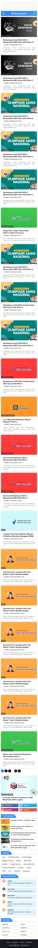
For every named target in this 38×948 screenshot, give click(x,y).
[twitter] (28, 805)
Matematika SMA (29, 864)
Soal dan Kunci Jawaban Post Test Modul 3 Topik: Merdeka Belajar (17, 646)
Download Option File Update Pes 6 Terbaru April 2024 (22, 827)
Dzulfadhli (5, 924)
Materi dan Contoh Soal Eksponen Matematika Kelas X (17, 755)
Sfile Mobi (24, 935)
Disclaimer (29, 942)
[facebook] (10, 805)
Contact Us (15, 942)
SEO (9, 871)
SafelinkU (23, 931)
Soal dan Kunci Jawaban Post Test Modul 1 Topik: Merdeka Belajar (17, 719)
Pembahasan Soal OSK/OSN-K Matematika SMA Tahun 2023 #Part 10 (18, 41)
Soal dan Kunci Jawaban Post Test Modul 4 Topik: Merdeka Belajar (17, 609)
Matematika (27, 860)
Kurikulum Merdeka (8, 867)
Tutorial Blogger (27, 857)
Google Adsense (15, 864)
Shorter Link (5, 931)
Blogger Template (7, 860)
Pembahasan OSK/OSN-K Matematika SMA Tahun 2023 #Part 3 (18, 306)
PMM (3, 871)
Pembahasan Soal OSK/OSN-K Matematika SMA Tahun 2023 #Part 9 (18, 79)
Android (4, 864)
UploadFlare (5, 928)
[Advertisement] (19, 5)
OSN (3, 857)
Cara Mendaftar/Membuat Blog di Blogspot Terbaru (17, 421)
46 (15, 771)
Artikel (29, 867)
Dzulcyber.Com (24, 945)
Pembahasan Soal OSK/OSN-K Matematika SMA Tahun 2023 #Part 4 (18, 268)
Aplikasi (18, 860)
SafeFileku (24, 928)
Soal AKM (17, 871)
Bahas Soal (26, 871)
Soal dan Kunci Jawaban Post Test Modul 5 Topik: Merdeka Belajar (17, 573)
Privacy (22, 942)
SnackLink (5, 935)
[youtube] (28, 809)
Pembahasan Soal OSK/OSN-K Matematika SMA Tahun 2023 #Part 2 (18, 344)
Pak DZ (7, 44)
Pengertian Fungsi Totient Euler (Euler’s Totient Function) (16, 232)
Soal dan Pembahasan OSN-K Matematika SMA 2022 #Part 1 (15, 459)
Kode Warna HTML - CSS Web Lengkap (23, 820)
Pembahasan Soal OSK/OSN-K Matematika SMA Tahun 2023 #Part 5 (18, 193)
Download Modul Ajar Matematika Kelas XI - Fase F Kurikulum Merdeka (23, 834)
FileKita (23, 924)
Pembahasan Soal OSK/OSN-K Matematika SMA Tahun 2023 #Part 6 (18, 155)
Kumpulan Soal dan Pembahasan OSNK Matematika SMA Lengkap (18, 799)
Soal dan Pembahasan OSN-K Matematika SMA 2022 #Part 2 (15, 497)
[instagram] (10, 809)
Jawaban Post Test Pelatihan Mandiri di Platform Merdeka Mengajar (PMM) (18, 535)
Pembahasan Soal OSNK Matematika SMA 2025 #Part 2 (22, 840)
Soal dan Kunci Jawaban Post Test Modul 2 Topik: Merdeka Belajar (17, 682)
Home (8, 942)
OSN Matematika (13, 857)
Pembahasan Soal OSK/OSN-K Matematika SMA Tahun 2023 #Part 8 (18, 117)
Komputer (20, 867)
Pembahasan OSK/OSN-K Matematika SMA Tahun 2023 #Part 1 (18, 382)
